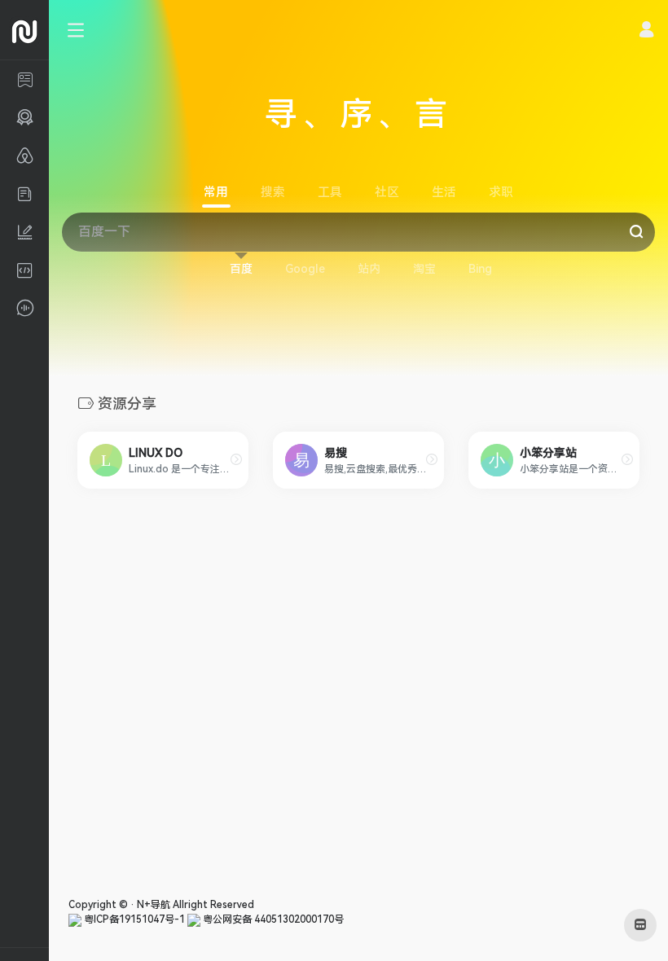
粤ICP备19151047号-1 (133, 919)
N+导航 (153, 905)
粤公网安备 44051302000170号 (272, 919)
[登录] (646, 31)
